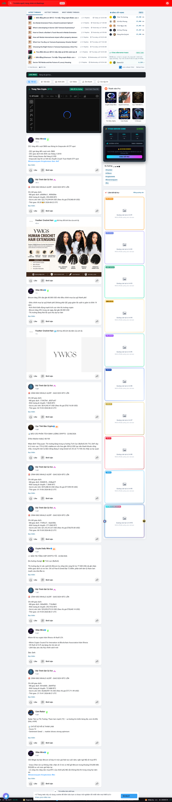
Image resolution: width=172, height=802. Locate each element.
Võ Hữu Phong (122, 21)
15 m (37, 142)
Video (74, 82)
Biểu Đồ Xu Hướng (76, 89)
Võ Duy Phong (122, 30)
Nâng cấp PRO (124, 156)
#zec (53, 161)
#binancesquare (34, 161)
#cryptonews (46, 161)
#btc (53, 775)
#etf (57, 161)
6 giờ (37, 511)
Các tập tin (104, 82)
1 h (36, 223)
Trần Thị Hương (122, 17)
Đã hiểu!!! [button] (126, 796)
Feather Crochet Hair (44, 220)
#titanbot (108, 170)
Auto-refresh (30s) (128, 67)
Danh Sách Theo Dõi (92, 89)
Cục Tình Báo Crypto (44, 426)
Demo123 (120, 62)
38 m (37, 182)
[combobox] (37, 3)
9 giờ (37, 674)
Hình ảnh (60, 82)
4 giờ (37, 388)
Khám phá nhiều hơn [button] (43, 797)
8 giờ (37, 633)
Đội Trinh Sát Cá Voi (44, 180)
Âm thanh (88, 82)
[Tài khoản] (167, 3)
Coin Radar (40, 712)
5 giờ (37, 470)
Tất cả (33, 82)
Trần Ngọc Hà (121, 26)
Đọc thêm (31, 165)
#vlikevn (108, 173)
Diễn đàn (43, 67)
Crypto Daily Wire (42, 549)
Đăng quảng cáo (139, 192)
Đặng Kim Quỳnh (123, 34)
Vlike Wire (39, 139)
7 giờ (37, 592)
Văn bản (46, 82)
